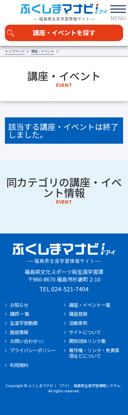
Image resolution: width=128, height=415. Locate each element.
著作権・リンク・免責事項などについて (94, 353)
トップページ (15, 51)
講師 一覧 (19, 314)
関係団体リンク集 (87, 341)
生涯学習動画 (23, 323)
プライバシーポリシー (33, 350)
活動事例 (78, 323)
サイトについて (85, 332)
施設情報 (19, 332)
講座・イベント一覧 (89, 305)
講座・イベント (42, 51)
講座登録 (78, 314)
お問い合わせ (23, 341)
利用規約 (19, 365)
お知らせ (19, 305)
